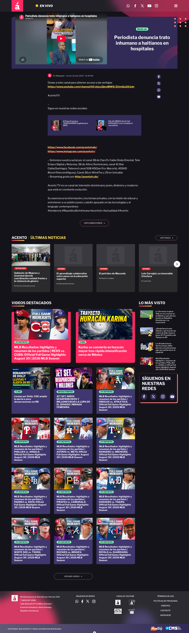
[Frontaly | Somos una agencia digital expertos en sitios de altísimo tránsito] (157, 629)
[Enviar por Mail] (159, 97)
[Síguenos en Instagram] (156, 6)
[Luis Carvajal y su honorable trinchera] (158, 264)
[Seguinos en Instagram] (163, 397)
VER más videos (74, 576)
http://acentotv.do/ (86, 176)
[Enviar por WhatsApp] (159, 90)
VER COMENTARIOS (95, 223)
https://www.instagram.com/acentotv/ (71, 151)
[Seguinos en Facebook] (144, 397)
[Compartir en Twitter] (159, 83)
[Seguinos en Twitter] (153, 397)
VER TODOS (166, 237)
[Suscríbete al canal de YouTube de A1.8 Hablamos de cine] (132, 602)
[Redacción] (50, 77)
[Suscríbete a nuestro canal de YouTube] (149, 6)
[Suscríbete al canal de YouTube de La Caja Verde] (132, 611)
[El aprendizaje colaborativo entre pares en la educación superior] (73, 265)
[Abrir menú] (175, 6)
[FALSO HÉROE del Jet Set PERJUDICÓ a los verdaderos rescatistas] (115, 125)
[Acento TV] (17, 6)
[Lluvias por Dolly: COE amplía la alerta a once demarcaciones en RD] (31, 390)
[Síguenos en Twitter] (142, 6)
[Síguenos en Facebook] (135, 6)
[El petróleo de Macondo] (115, 263)
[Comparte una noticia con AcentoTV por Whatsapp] (128, 6)
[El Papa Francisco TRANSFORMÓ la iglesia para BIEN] (70, 125)
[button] (177, 264)
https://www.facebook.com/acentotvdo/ (72, 147)
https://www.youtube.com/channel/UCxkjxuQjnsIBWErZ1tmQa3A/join (91, 86)
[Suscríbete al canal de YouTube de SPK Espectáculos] (118, 611)
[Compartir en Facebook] (159, 77)
